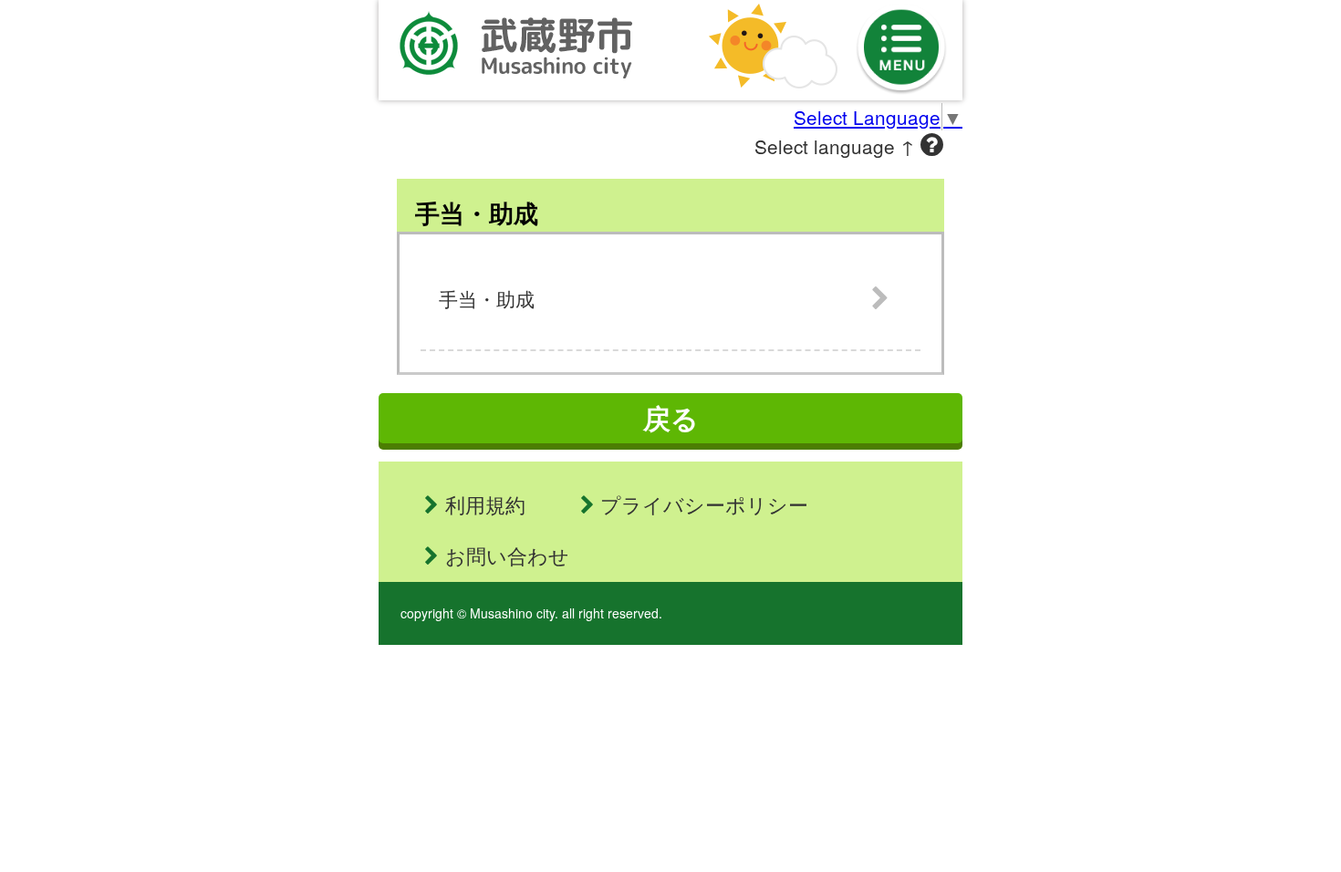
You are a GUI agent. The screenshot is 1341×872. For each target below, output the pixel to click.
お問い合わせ (507, 555)
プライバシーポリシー (704, 504)
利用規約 (485, 504)
